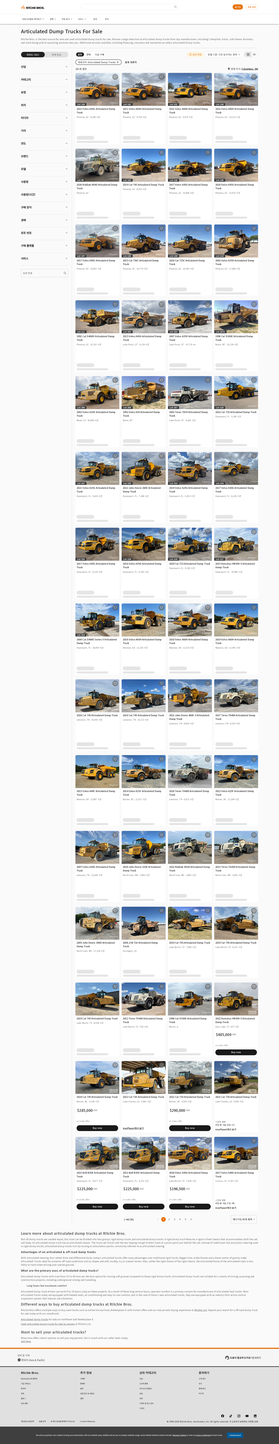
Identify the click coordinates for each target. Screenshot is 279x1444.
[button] (195, 54)
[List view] (254, 54)
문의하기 (256, 1357)
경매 (51, 19)
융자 (95, 19)
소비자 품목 (144, 1383)
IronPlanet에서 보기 (133, 1128)
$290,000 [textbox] (177, 1110)
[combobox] (224, 54)
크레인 (142, 1408)
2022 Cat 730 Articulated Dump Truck (143, 1097)
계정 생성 (252, 7)
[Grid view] (247, 54)
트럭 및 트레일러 (146, 1388)
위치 (107, 19)
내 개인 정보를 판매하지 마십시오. (63, 1421)
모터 (141, 1398)
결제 (81, 1398)
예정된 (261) (33, 54)
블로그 (23, 1398)
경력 (22, 1393)
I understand (235, 1435)
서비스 (81, 19)
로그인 (238, 7)
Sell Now (26, 1341)
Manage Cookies (179, 1435)
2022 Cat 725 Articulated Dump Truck (236, 412)
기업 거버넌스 (26, 1383)
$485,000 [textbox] (223, 1034)
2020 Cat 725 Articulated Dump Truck (189, 563)
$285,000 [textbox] (85, 1110)
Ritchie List (200, 1310)
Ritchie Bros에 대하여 (29, 1378)
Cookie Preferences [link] (87, 1421)
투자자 (23, 1388)
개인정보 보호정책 (27, 1421)
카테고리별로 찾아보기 (32, 19)
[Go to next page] (191, 1219)
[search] (65, 273)
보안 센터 (24, 1403)
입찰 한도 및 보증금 (87, 1393)
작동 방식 (66, 19)
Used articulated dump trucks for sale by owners (48, 1324)
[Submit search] (175, 7)
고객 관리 (202, 1378)
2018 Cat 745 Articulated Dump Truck (97, 715)
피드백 (201, 1393)
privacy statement (203, 1435)
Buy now (236, 1052)
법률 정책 (42, 1421)
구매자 (82, 1378)
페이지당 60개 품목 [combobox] (242, 1219)
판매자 (82, 1383)
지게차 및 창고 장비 (147, 1403)
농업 (141, 1393)
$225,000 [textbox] (85, 1189)
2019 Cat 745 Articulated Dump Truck (143, 184)
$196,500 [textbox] (177, 1189)
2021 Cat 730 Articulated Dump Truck (189, 1097)
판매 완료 (56, 54)
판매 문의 (202, 1388)
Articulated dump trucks (34, 1319)
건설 (141, 1378)
